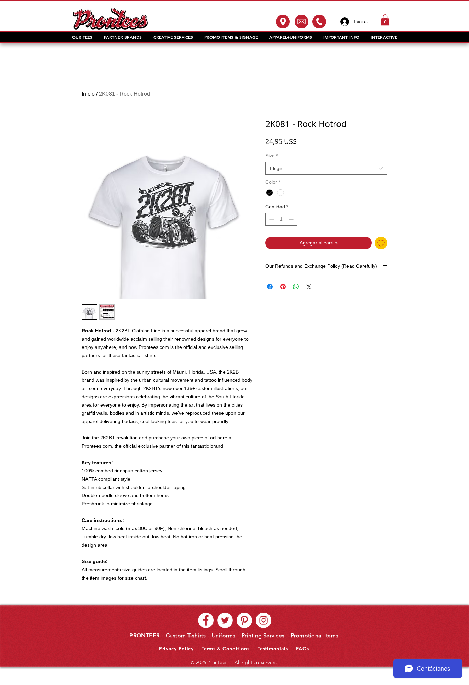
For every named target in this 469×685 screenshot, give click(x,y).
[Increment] (291, 219)
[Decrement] (270, 219)
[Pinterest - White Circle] (244, 620)
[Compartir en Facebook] (270, 287)
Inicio (88, 94)
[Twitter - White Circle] (225, 620)
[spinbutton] (281, 219)
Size (271, 155)
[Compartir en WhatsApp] (296, 287)
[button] (385, 19)
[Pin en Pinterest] (283, 287)
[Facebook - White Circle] (206, 620)
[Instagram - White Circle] (263, 620)
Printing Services (263, 635)
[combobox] (326, 168)
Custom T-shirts (186, 635)
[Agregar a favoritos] (381, 243)
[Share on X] (309, 287)
